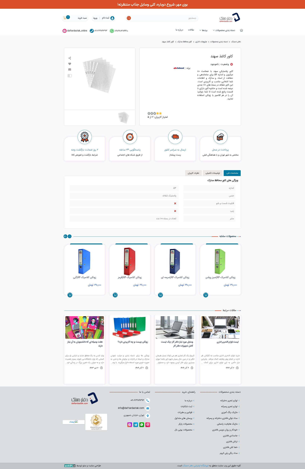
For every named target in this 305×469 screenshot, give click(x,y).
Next (65, 236)
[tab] (232, 173)
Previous (69, 236)
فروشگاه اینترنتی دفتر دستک (195, 466)
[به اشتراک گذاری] (69, 58)
